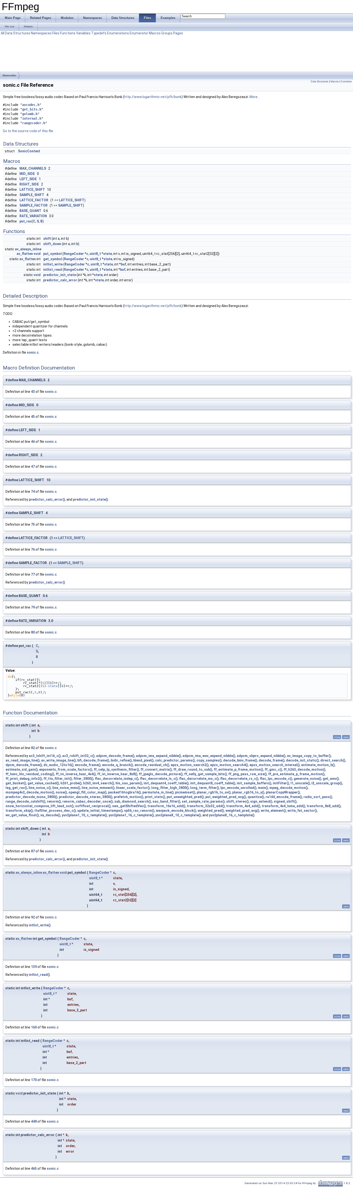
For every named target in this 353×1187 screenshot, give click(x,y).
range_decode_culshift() (25, 801)
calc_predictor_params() (175, 760)
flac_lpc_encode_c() (276, 779)
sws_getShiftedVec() (129, 806)
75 (33, 524)
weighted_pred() (211, 810)
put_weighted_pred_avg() (225, 797)
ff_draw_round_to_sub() (192, 769)
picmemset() (185, 792)
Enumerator (139, 33)
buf (123, 264)
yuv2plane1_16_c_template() (131, 815)
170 (34, 1080)
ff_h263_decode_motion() (304, 769)
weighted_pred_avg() (242, 810)
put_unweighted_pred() (185, 797)
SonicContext (29, 151)
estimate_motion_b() (318, 765)
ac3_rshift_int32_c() (78, 756)
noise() (61, 792)
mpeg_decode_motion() (288, 788)
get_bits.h (31, 109)
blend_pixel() (143, 760)
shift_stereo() (237, 801)
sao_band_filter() (166, 801)
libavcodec (9, 75)
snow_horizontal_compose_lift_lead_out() (40, 806)
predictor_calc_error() (47, 499)
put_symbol (52, 254)
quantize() (256, 797)
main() (263, 788)
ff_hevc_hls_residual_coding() (30, 774)
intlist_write (53, 264)
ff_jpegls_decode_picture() (161, 774)
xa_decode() (50, 815)
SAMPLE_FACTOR (33, 205)
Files (55, 33)
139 (34, 967)
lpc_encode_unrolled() (238, 788)
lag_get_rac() (16, 788)
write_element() (273, 810)
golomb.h (29, 114)
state (107, 254)
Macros (155, 33)
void (37, 254)
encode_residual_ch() (151, 765)
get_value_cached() (43, 783)
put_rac (25, 221)
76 (33, 549)
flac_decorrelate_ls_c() (159, 779)
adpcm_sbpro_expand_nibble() (261, 756)
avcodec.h (30, 105)
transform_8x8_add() (324, 806)
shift (47, 238)
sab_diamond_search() (132, 801)
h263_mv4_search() (98, 783)
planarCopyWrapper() (283, 792)
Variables (83, 33)
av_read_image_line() (23, 760)
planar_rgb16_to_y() (248, 792)
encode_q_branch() (117, 765)
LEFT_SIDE (28, 179)
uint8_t (95, 254)
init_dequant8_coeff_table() (212, 783)
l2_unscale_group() (326, 783)
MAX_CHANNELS (32, 168)
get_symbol (52, 259)
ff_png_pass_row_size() (247, 774)
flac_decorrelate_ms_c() (199, 779)
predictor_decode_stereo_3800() (85, 797)
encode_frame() (88, 765)
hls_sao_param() (129, 783)
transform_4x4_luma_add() (283, 806)
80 (33, 632)
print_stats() (155, 797)
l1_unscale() (300, 783)
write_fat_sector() (302, 810)
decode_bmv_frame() (240, 760)
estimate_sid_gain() (22, 769)
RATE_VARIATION (33, 216)
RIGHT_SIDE (29, 184)
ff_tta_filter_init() (57, 779)
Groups (166, 33)
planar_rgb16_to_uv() (214, 792)
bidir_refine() (121, 760)
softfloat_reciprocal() (93, 806)
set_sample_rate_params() (203, 801)
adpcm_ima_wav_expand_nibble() (209, 756)
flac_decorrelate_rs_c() (239, 779)
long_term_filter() (204, 788)
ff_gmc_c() (273, 769)
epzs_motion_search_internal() (275, 765)
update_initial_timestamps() (100, 810)
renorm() (54, 801)
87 (33, 851)
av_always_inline (28, 249)
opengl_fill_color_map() (87, 792)
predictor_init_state (59, 275)
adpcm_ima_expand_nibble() (158, 756)
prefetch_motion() (128, 797)
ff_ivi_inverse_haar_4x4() (76, 774)
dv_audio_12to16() (58, 765)
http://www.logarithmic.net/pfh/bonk (153, 97)
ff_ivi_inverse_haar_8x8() (117, 774)
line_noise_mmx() (66, 788)
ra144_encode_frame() (284, 797)
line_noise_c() (40, 788)
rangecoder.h (33, 123)
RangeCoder (74, 254)
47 (33, 466)
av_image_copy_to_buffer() (309, 756)
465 (34, 1168)
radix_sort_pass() (318, 797)
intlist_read (52, 269)
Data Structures (17, 33)
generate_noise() (307, 779)
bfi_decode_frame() (93, 760)
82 (33, 748)
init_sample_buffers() (254, 783)
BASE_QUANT (30, 211)
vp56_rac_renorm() (139, 810)
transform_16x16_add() (166, 806)
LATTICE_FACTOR (33, 200)
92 (33, 917)
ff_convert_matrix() (156, 769)
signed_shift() (285, 801)
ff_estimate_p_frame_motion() (238, 769)
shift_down (52, 244)
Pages (178, 33)
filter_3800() (83, 779)
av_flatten (25, 254)
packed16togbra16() (124, 792)
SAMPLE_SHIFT (31, 195)
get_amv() (331, 779)
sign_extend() (261, 801)
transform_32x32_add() (206, 806)
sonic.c (33, 352)
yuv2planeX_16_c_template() (232, 815)
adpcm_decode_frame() (115, 756)
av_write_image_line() (58, 760)
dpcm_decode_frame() (24, 765)
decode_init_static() (302, 760)
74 (33, 491)
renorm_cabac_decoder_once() (87, 801)
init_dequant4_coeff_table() (166, 783)
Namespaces (41, 33)
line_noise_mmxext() (98, 788)
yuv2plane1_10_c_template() (84, 815)
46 (33, 441)
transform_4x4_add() (243, 806)
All (2, 33)
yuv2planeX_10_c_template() (178, 815)
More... (255, 97)
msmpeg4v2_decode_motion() (30, 792)
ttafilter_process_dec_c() (55, 810)
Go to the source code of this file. (28, 131)
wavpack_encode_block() (176, 810)
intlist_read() (39, 975)
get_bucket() (16, 783)
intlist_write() (40, 925)
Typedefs (98, 33)
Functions (67, 33)
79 (33, 607)
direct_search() (332, 760)
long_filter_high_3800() (170, 788)
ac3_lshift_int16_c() (45, 756)
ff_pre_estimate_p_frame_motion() (296, 774)
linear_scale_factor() (133, 788)
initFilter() (281, 783)
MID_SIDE (27, 174)
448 (34, 1121)
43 (33, 392)
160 (34, 1027)
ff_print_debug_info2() (24, 779)
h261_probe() (71, 783)
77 (33, 574)
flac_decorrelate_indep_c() (117, 779)
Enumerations (118, 33)
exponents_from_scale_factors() (65, 769)
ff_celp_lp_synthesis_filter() (116, 769)
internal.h (31, 118)
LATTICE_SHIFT (32, 189)
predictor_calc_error (60, 280)
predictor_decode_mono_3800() (31, 797)
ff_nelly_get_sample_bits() (205, 774)
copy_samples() (209, 760)
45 (33, 416)
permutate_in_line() (158, 792)
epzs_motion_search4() (229, 765)
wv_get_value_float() (22, 815)
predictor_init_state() (90, 499)
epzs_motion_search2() (190, 765)
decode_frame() (272, 760)
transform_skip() (19, 810)
